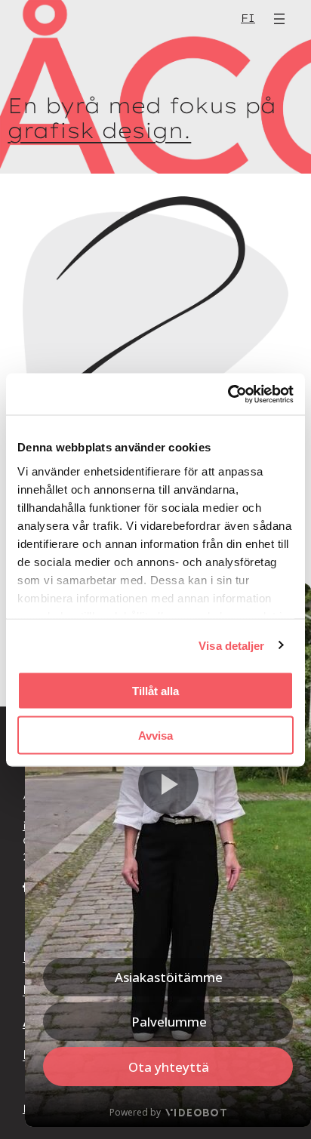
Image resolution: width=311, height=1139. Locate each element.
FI (248, 18)
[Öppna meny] (279, 19)
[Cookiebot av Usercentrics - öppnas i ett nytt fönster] (228, 394)
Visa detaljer (231, 645)
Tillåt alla (155, 691)
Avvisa (155, 734)
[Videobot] (168, 855)
